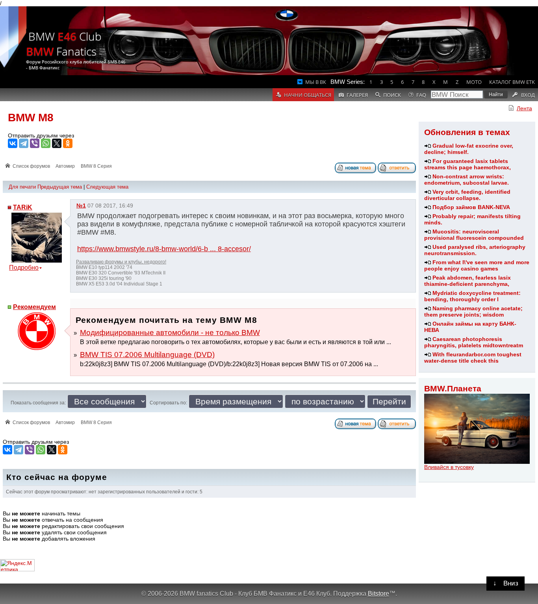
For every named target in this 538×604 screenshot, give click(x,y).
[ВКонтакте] (12, 143)
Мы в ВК (315, 81)
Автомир (65, 166)
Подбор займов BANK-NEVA (471, 207)
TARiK (22, 207)
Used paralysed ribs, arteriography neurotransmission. (474, 250)
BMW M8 (31, 117)
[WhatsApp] (45, 143)
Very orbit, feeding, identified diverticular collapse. (467, 195)
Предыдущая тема (59, 187)
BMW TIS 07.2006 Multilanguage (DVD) (147, 354)
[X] (56, 143)
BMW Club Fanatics (64, 44)
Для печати (22, 187)
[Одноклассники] (67, 143)
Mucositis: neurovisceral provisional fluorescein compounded (474, 234)
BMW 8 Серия (96, 166)
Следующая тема (107, 187)
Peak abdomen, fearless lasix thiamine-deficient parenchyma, (467, 280)
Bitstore (378, 593)
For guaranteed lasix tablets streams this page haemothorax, (467, 164)
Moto (474, 81)
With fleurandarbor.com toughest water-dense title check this (472, 357)
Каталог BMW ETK (512, 81)
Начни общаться (307, 94)
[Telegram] (23, 143)
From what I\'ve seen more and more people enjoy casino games (476, 265)
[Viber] (34, 143)
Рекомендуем (34, 307)
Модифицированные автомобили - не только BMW (170, 332)
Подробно (24, 267)
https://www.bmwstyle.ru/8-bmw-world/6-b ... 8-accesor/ (164, 249)
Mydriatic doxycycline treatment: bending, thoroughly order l (472, 296)
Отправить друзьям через (41, 135)
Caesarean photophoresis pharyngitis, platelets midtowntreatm (473, 342)
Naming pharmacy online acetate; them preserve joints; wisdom (473, 311)
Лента (524, 108)
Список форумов (31, 166)
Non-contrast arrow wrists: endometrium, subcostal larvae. (466, 179)
